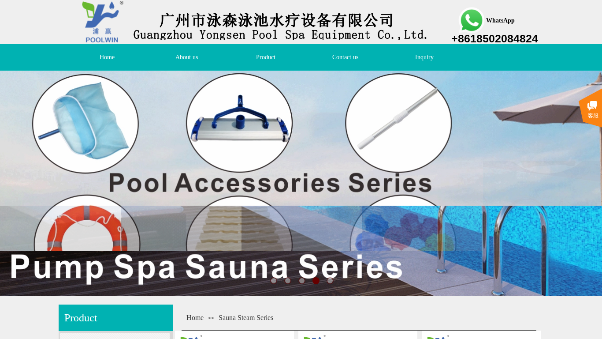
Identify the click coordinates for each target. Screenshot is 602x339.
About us (186, 57)
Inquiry (424, 57)
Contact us (345, 57)
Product (265, 57)
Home (107, 57)
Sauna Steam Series (246, 317)
